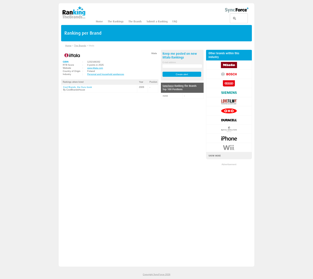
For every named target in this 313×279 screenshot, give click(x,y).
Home (99, 21)
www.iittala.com (95, 68)
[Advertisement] (229, 215)
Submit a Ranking (157, 21)
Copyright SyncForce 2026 (156, 274)
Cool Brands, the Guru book (77, 87)
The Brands (135, 21)
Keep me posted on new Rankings (180, 55)
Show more (215, 155)
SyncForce (168, 85)
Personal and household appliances (105, 74)
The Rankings (116, 21)
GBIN (65, 61)
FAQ (174, 21)
